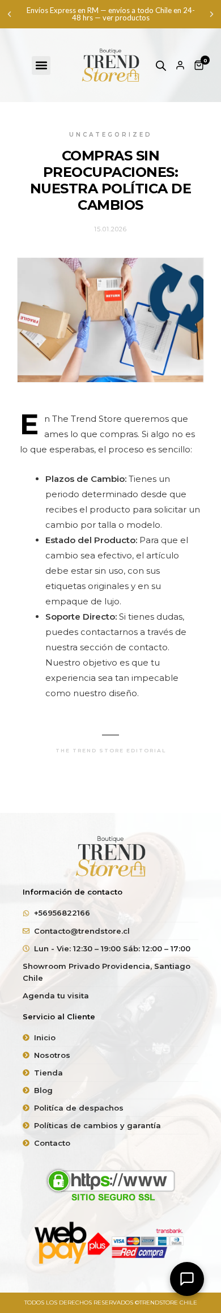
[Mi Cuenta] (180, 65)
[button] (9, 14)
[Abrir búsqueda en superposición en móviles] (161, 65)
